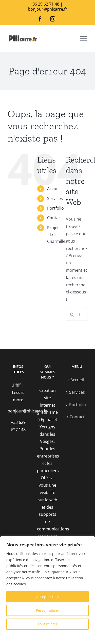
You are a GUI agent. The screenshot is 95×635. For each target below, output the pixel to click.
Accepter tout (47, 596)
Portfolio (55, 208)
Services (55, 198)
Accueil (54, 188)
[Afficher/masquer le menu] (83, 38)
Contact (54, 218)
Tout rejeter (47, 624)
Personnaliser (47, 610)
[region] (47, 585)
